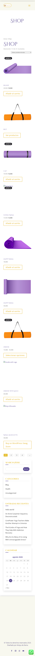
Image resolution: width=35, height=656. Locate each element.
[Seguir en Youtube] (23, 650)
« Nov (7, 588)
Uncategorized (10, 493)
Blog (7, 485)
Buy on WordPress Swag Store (17, 445)
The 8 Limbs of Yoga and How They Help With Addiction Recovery (16, 530)
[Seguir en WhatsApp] (19, 650)
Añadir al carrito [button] (13, 93)
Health (7, 489)
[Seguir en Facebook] (11, 650)
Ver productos (12, 135)
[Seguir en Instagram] (15, 650)
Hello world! (9, 510)
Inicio (5, 39)
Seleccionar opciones (15, 355)
